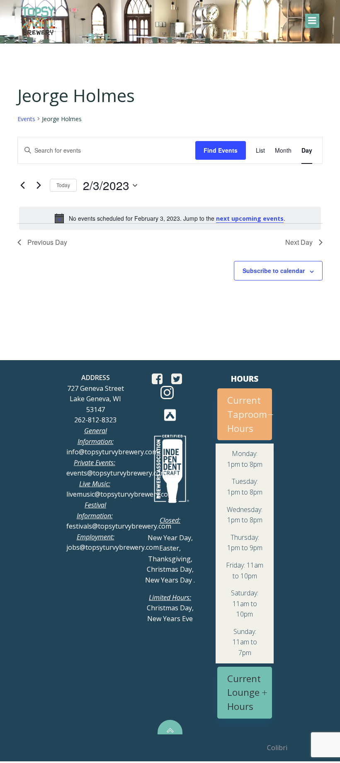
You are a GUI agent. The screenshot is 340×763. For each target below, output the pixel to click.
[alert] (170, 218)
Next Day (299, 242)
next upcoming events (250, 218)
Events (26, 119)
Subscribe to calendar (274, 270)
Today (63, 184)
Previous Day (47, 242)
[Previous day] (22, 185)
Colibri (277, 747)
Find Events (221, 150)
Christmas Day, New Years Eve (170, 608)
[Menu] (312, 21)
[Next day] (39, 185)
